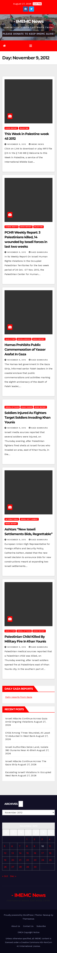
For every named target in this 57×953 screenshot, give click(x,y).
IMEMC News (37, 144)
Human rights (11, 227)
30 (35, 866)
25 (50, 860)
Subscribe (41, 926)
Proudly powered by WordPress (19, 915)
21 (20, 860)
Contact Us (28, 926)
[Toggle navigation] (30, 46)
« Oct (5, 876)
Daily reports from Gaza (18, 697)
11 (50, 846)
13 (12, 853)
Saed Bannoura (39, 252)
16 (35, 853)
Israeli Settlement (29, 519)
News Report (26, 227)
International (11, 519)
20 (12, 860)
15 (27, 853)
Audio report (11, 128)
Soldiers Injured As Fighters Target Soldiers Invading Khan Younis (27, 417)
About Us (15, 926)
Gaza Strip (10, 339)
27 (12, 866)
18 (50, 853)
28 (20, 866)
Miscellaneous (24, 339)
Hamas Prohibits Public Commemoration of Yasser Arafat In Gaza (25, 349)
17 (42, 853)
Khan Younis (26, 407)
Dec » (13, 876)
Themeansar (28, 919)
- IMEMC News (29, 21)
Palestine (24, 128)
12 (5, 853)
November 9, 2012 (17, 144)
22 (27, 860)
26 (5, 866)
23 (35, 860)
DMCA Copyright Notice (28, 932)
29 (27, 866)
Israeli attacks (12, 407)
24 (42, 860)
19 (5, 860)
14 (20, 853)
